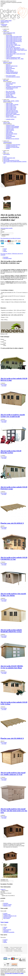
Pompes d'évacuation (10, 136)
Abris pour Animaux (10, 46)
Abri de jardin (9, 35)
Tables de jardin (9, 103)
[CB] (5, 959)
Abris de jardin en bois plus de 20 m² (14, 41)
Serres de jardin (9, 84)
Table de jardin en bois (11, 109)
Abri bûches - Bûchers (11, 82)
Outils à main (9, 131)
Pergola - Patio (9, 94)
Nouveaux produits (7, 904)
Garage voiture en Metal (11, 52)
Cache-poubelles (9, 88)
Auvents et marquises (10, 93)
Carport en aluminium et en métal (13, 57)
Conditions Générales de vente (9, 915)
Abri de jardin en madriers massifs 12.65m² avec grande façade (13, 415)
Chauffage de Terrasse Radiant (12, 147)
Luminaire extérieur (10, 119)
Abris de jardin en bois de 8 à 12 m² (13, 37)
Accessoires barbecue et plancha (13, 76)
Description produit (7, 258)
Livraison (5, 913)
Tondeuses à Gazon (10, 125)
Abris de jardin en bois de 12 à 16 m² (14, 39)
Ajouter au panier (5, 234)
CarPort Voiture (9, 55)
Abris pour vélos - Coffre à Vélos (13, 45)
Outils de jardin (9, 951)
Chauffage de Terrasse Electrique (13, 144)
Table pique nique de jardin (12, 110)
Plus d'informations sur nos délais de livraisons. (11, 238)
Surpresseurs (8, 137)
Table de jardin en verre (11, 108)
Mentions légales (6, 914)
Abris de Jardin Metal (10, 42)
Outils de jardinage (10, 130)
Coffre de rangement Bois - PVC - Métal (14, 58)
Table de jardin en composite (12, 104)
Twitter (4, 941)
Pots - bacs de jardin (10, 91)
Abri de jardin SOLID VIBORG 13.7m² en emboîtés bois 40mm (12, 667)
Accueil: (6, 947)
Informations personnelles (8, 932)
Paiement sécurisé (7, 917)
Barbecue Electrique (10, 68)
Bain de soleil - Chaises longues (13, 114)
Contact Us (3, 889)
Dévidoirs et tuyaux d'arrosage (12, 138)
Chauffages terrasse (18, 951)
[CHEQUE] (7, 966)
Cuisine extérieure (10, 70)
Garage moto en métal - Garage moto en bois (15, 53)
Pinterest (5, 251)
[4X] (22, 961)
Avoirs (4, 928)
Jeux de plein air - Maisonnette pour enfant (15, 48)
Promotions (5, 903)
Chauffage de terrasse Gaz (11, 145)
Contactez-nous (5, 21)
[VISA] (9, 959)
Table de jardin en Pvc (11, 105)
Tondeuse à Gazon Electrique (12, 127)
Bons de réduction (7, 929)
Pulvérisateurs (9, 135)
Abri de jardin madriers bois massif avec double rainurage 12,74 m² (13, 773)
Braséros (8, 148)
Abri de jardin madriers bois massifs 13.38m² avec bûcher (13, 594)
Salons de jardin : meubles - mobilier (13, 949)
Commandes (6, 930)
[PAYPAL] (16, 959)
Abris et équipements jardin (16, 947)
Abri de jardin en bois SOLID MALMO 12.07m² (11, 452)
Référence (3, 334)
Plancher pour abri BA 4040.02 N (12, 738)
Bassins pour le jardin (10, 92)
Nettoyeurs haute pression (11, 133)
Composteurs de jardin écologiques (13, 86)
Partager (5, 248)
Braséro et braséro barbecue (12, 72)
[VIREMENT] (14, 966)
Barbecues (8, 64)
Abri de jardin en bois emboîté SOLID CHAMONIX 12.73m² (14, 558)
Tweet (4, 250)
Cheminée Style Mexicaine (12, 73)
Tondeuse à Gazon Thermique (12, 126)
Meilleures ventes (7, 905)
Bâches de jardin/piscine (11, 97)
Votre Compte (4, 922)
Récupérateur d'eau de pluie (12, 87)
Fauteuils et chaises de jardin (12, 112)
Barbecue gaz (9, 67)
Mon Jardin (18, 948)
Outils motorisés (9, 132)
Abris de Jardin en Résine (11, 43)
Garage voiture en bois (11, 51)
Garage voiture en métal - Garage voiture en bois (16, 50)
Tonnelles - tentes (9, 96)
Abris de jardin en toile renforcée (13, 47)
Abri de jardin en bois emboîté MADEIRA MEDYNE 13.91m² (11, 631)
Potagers (8, 85)
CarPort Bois (9, 56)
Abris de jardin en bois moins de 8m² (14, 36)
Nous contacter (6, 918)
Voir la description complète (7, 228)
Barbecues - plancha (10, 948)
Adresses (5, 927)
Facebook (5, 939)
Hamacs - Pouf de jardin (11, 116)
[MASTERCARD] (13, 959)
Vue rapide (3, 385)
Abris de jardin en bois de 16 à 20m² (14, 40)
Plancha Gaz (8, 69)
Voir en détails (4, 384)
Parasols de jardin (10, 115)
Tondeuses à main (10, 128)
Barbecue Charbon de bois (11, 65)
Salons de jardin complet (11, 113)
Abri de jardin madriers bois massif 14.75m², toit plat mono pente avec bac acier (14, 810)
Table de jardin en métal (11, 107)
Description (5, 257)
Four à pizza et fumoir (10, 75)
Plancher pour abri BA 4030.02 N (12, 523)
